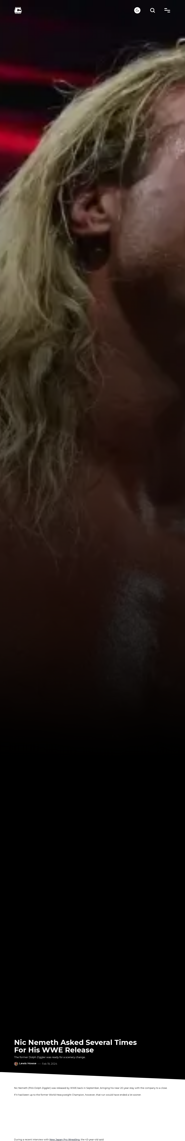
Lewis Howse (27, 1063)
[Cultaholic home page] (74, 10)
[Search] (153, 10)
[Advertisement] (92, 1117)
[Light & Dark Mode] (137, 10)
